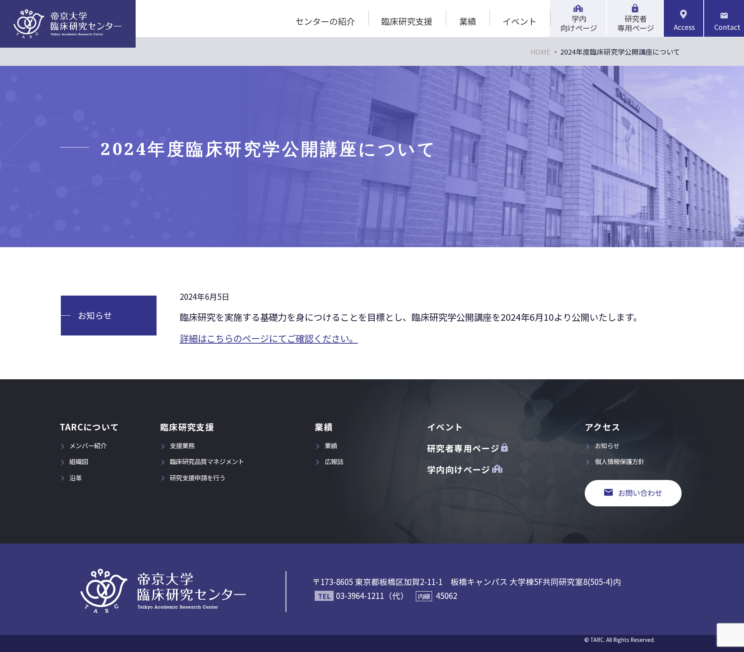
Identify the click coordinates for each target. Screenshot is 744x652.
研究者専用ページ (635, 23)
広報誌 (334, 461)
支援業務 (182, 445)
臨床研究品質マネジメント (207, 461)
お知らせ (95, 315)
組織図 (78, 461)
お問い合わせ (640, 492)
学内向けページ (578, 23)
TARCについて (89, 427)
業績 (467, 21)
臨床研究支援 (406, 21)
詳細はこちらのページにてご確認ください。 (269, 338)
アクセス (602, 427)
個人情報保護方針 (619, 461)
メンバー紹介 (88, 445)
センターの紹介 (325, 21)
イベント (520, 21)
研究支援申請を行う (198, 477)
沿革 (75, 477)
